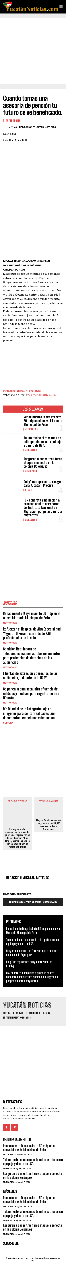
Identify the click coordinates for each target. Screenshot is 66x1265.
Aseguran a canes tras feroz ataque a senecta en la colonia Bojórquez (42, 462)
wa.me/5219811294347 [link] (42, 395)
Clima (27, 490)
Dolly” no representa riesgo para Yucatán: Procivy (42, 483)
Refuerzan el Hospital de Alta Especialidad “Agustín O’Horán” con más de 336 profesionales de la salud (32, 633)
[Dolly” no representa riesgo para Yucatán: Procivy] (12, 486)
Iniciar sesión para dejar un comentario (33, 902)
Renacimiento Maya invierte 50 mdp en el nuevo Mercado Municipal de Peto (42, 421)
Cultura (8, 723)
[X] (13, 148)
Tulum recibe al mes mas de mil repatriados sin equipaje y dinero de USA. (42, 441)
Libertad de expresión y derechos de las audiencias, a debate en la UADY (30, 675)
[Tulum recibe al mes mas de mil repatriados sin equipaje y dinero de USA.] (12, 444)
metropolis (30, 429)
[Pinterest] (20, 148)
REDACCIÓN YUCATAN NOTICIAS (37, 127)
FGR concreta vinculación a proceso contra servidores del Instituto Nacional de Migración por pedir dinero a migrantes (42, 507)
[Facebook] (6, 148)
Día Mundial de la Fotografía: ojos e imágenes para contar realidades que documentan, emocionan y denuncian (29, 713)
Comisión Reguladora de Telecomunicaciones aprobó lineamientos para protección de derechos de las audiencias (31, 655)
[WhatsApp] (27, 148)
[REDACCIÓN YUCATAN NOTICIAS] (5, 127)
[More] (34, 148)
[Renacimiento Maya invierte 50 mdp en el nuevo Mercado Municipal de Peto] (12, 423)
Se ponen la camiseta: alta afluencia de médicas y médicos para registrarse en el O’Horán (31, 693)
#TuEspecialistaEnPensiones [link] (22, 390)
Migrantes (30, 450)
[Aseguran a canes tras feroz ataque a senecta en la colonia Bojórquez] (12, 465)
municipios (30, 471)
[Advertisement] (33, 51)
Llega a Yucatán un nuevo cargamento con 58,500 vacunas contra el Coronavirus (48, 825)
